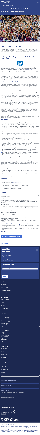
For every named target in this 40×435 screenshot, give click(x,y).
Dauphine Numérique (5, 289)
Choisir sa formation (5, 299)
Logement (3, 351)
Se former (3, 373)
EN (35, 2)
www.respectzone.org (16, 182)
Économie (4, 256)
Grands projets (4, 366)
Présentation (3, 332)
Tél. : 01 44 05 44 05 (3, 414)
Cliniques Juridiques (5, 243)
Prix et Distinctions (4, 315)
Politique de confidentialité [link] (18, 433)
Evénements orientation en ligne (7, 301)
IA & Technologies (5, 259)
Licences (2, 302)
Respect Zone (29, 69)
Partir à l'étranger (4, 336)
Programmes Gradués (5, 308)
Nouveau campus (4, 284)
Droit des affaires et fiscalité (8, 5)
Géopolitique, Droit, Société (7, 255)
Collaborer (3, 372)
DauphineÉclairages (6, 250)
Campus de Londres (4, 338)
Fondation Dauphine (5, 291)
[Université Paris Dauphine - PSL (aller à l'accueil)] (5, 2)
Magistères (3, 305)
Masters (2, 303)
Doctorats (3, 306)
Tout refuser (3, 433)
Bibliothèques (3, 357)
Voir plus (2, 293)
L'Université (3, 283)
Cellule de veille (4, 354)
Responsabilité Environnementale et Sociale (9, 286)
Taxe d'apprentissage (5, 369)
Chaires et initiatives (5, 323)
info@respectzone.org (5, 234)
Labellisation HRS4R (4, 324)
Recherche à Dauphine (5, 318)
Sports (2, 353)
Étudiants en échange (5, 335)
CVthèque (2, 320)
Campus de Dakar (4, 341)
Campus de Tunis (4, 339)
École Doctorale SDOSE (5, 321)
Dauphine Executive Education (9, 380)
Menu (38, 2)
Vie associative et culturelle (6, 350)
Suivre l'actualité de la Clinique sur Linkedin (11, 236)
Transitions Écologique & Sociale (8, 260)
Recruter (2, 370)
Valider (4, 276)
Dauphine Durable (4, 287)
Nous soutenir (3, 367)
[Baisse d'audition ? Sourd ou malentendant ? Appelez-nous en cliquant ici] (14, 412)
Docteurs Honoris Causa (5, 317)
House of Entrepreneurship (6, 290)
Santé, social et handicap (5, 355)
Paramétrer (9, 433)
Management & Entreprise (7, 257)
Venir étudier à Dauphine (6, 333)
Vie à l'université (4, 348)
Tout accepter (30, 431)
